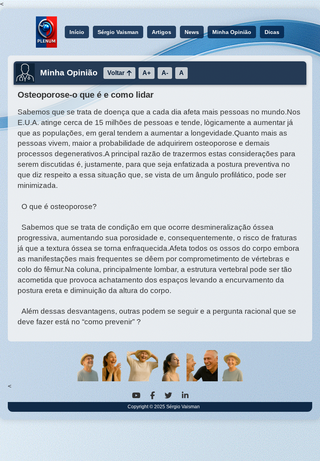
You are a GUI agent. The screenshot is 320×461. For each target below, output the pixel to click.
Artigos (161, 32)
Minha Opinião (231, 32)
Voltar (115, 73)
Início (76, 32)
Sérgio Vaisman (118, 32)
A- (165, 73)
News (192, 32)
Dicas (272, 32)
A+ (146, 73)
